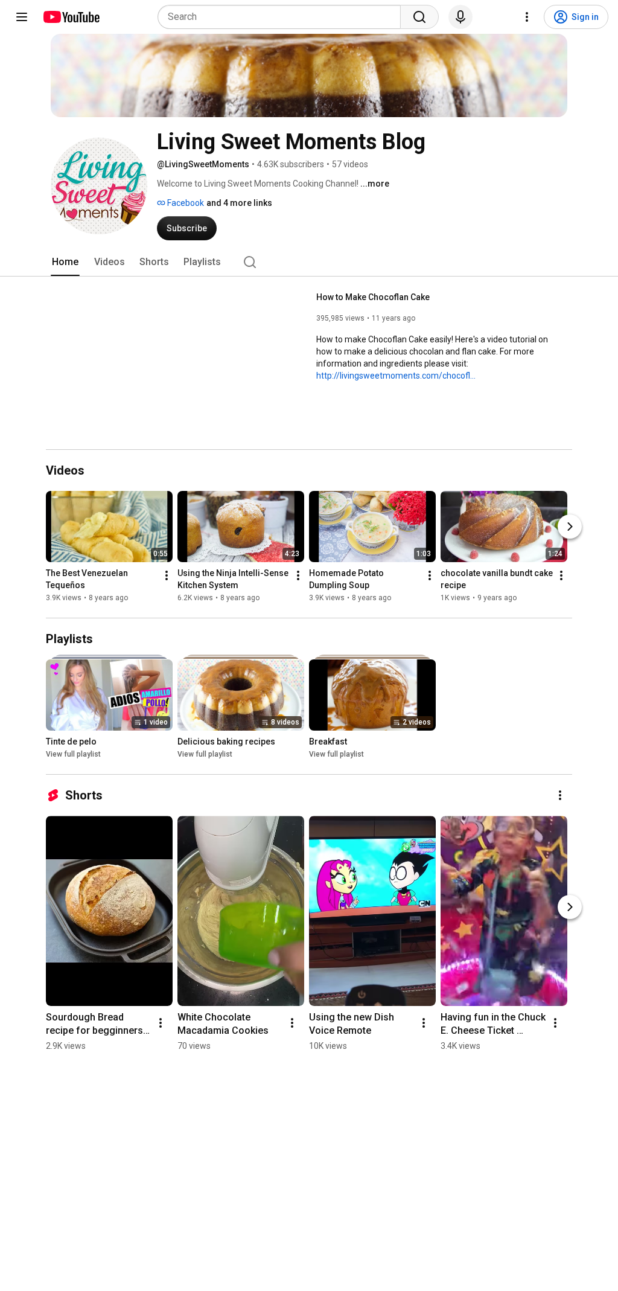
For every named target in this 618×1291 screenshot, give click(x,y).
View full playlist (73, 754)
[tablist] (309, 262)
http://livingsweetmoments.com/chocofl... (396, 375)
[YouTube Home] (71, 17)
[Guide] (21, 17)
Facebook (184, 203)
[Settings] (527, 17)
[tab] (65, 262)
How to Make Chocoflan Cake (373, 297)
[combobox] (283, 17)
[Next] (570, 526)
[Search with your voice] (460, 17)
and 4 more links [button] (239, 203)
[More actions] (166, 575)
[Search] (419, 17)
